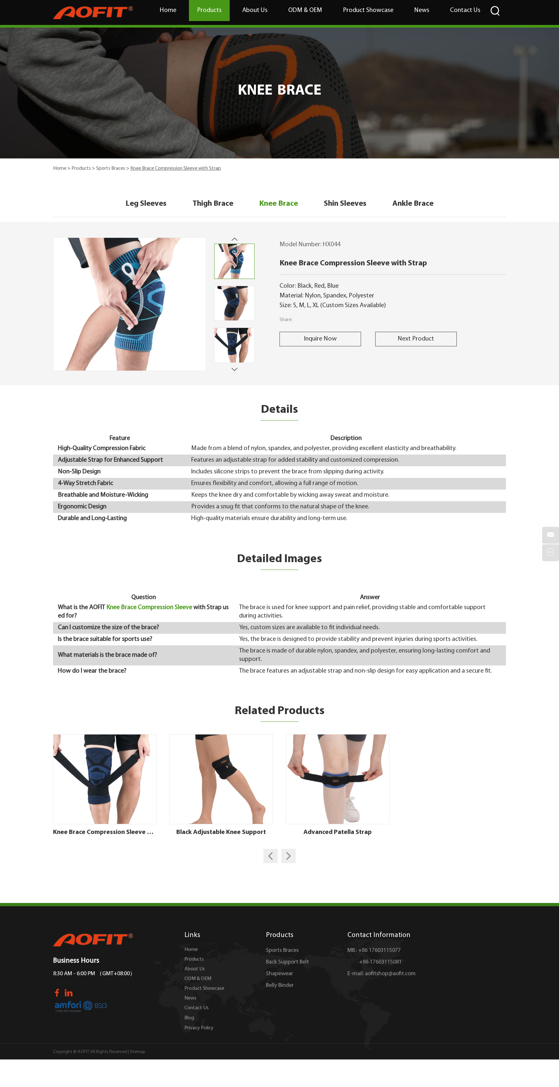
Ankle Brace (412, 204)
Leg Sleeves (146, 204)
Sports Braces (110, 168)
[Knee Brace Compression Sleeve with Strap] (105, 779)
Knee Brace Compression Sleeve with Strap (105, 832)
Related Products (279, 711)
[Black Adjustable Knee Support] (221, 779)
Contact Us (465, 10)
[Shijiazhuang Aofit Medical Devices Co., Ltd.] (93, 12)
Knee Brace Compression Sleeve (149, 607)
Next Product (416, 339)
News (421, 10)
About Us (255, 10)
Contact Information (379, 935)
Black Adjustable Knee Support (221, 832)
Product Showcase (368, 10)
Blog (189, 1018)
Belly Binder (280, 986)
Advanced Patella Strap (337, 832)
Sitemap (137, 1051)
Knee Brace (278, 204)
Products (209, 10)
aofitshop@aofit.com (390, 974)
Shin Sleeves (345, 204)
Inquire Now (320, 339)
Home (168, 10)
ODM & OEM (305, 10)
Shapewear (279, 974)
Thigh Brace (212, 204)
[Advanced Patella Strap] (337, 779)
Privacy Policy (199, 1028)
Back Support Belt (287, 962)
